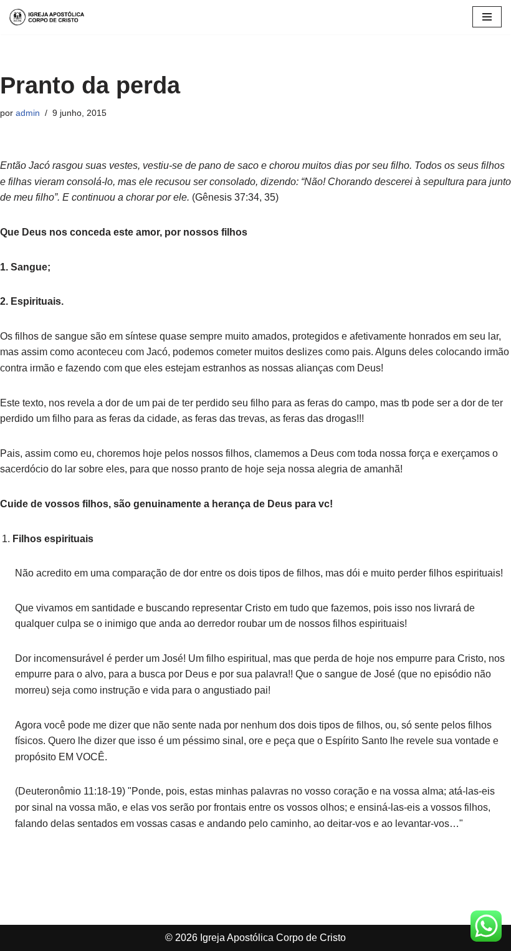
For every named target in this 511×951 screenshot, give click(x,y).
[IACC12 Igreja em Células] (46, 17)
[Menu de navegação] (487, 16)
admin (28, 113)
